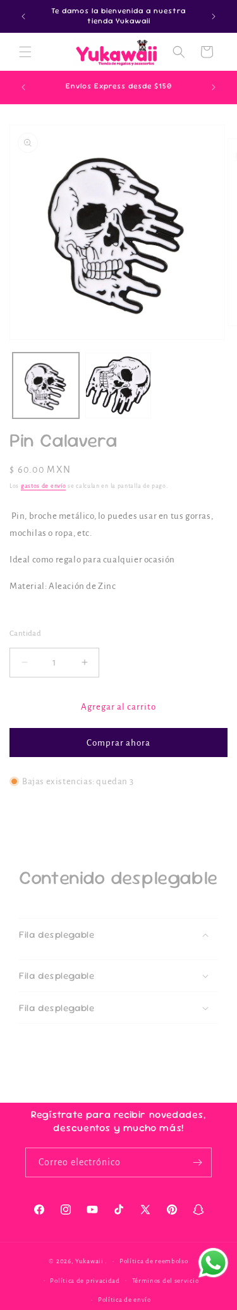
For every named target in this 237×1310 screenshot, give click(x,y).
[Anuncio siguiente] (214, 16)
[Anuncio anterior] (23, 16)
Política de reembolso (153, 1261)
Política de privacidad (84, 1280)
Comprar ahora (118, 743)
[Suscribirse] (197, 1162)
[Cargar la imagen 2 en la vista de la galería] (118, 386)
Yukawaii (89, 1261)
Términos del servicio (165, 1280)
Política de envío (124, 1299)
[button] (25, 52)
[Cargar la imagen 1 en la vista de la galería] (46, 386)
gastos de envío (43, 486)
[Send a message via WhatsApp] (213, 1263)
